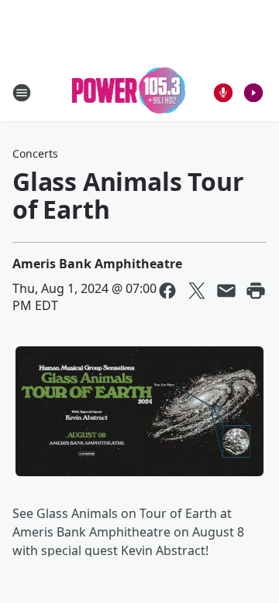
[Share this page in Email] (226, 291)
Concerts (35, 153)
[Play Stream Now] (253, 92)
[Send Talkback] (223, 92)
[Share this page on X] (197, 291)
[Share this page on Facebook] (167, 291)
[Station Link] (129, 92)
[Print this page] (256, 291)
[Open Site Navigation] (21, 92)
